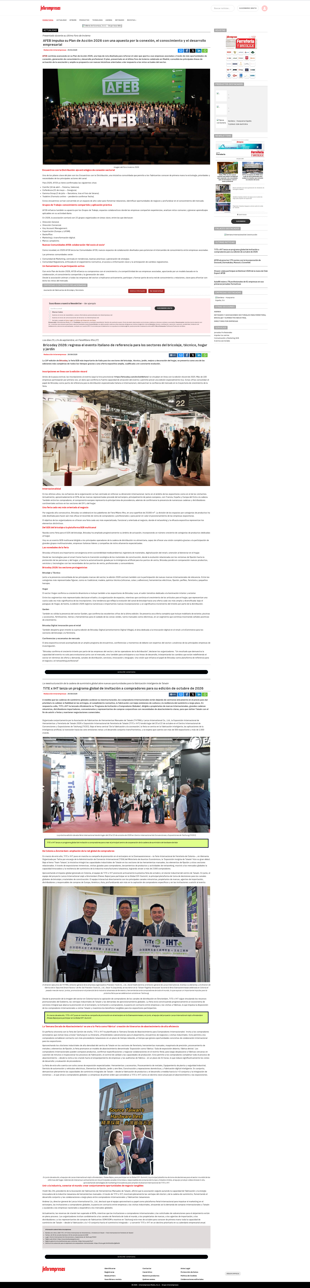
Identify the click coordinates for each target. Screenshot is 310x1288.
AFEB (44, 56)
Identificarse (110, 1268)
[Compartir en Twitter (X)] (192, 51)
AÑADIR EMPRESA (233, 1274)
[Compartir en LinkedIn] (199, 51)
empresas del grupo (124, 324)
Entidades (119, 20)
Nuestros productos (151, 1276)
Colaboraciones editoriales (192, 1279)
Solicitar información (137, 291)
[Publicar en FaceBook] (186, 51)
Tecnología (97, 20)
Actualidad (62, 20)
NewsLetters (110, 1276)
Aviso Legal (69, 320)
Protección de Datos (189, 1272)
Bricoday (63, 360)
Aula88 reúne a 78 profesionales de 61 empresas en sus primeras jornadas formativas (239, 283)
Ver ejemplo (90, 303)
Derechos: (153, 324)
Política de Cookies (189, 1276)
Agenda (109, 20)
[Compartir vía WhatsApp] (205, 51)
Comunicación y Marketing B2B (226, 338)
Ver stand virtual (156, 291)
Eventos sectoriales (222, 341)
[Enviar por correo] (180, 51)
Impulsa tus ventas (221, 335)
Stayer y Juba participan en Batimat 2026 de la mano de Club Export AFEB (241, 272)
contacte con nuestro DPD (82, 326)
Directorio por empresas (226, 321)
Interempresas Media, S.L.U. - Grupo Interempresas (158, 1285)
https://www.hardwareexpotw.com (68, 1239)
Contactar (147, 1268)
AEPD (153, 326)
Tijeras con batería (238, 124)
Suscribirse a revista (113, 1279)
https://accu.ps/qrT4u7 (85, 1241)
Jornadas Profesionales (223, 332)
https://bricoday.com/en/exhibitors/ (131, 377)
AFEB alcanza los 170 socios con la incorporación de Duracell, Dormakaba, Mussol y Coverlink (237, 261)
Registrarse (109, 1272)
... (229, 97)
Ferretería (48, 20)
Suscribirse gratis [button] (248, 8)
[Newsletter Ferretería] (241, 176)
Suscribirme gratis (164, 308)
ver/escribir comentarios (126, 672)
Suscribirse (240, 221)
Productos (84, 20)
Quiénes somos (149, 1279)
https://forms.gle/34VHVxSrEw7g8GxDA (107, 1243)
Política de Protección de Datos (86, 320)
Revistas (131, 20)
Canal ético (147, 1272)
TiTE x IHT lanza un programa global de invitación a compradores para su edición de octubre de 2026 (236, 250)
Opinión (73, 20)
